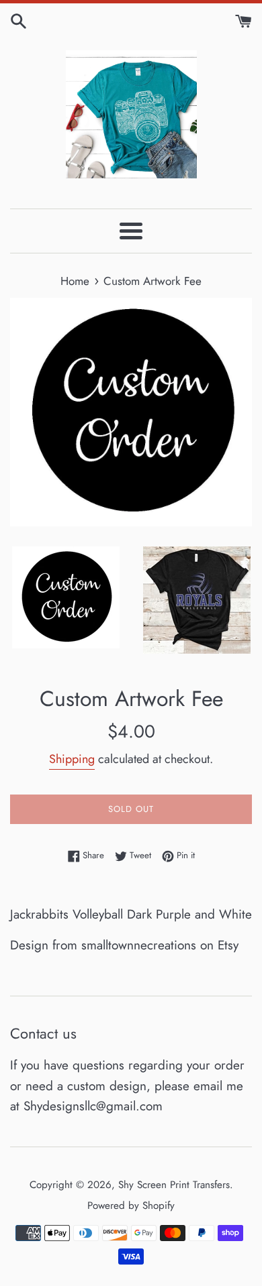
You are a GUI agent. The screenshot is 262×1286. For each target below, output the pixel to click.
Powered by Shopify (131, 1205)
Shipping (72, 759)
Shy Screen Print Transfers (174, 1184)
